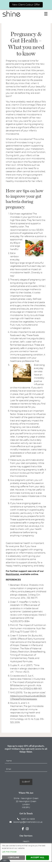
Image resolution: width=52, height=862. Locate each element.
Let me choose (9, 852)
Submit (26, 782)
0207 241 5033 (28, 819)
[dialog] (26, 852)
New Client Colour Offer (26, 4)
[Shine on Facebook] (23, 828)
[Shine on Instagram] (28, 828)
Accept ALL (37, 858)
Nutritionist (12, 574)
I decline (13, 858)
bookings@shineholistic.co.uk (27, 822)
